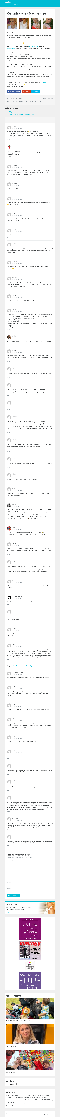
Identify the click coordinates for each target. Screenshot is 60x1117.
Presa (8, 1106)
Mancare (30, 1103)
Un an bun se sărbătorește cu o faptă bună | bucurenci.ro (28, 666)
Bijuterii (11, 1095)
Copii (37, 1095)
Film (38, 1100)
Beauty (19, 2)
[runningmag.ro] (30, 950)
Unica (9, 111)
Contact (16, 4)
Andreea (45, 82)
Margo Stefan (11, 48)
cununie (27, 101)
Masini (35, 1103)
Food (30, 2)
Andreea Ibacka (8, 2)
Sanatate (20, 1106)
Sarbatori (25, 1106)
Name (9, 877)
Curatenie (8, 1097)
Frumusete (45, 1099)
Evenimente (20, 1100)
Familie (27, 1100)
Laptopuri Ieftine (17, 596)
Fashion (25, 2)
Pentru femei (47, 1103)
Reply (8, 139)
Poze (51, 1103)
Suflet (37, 1106)
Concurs (33, 1095)
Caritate (21, 1095)
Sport (33, 1106)
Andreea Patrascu (20, 101)
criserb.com (51, 1114)
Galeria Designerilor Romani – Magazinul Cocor (21, 114)
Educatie (7, 1100)
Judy (13, 527)
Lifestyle (23, 1103)
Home (14, 2)
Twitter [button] (36, 91)
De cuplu (32, 1097)
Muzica (39, 1103)
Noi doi (42, 1103)
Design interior (39, 1097)
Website (9, 888)
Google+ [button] (27, 91)
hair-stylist (33, 101)
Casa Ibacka (27, 1095)
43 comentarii (49, 98)
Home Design (43, 2)
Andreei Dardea (33, 46)
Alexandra (15, 818)
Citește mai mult (10, 912)
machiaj (39, 101)
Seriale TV (29, 1106)
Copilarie (41, 1095)
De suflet (45, 1097)
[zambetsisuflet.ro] (30, 965)
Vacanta (49, 1106)
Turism (45, 1106)
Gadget (52, 1100)
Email (9, 883)
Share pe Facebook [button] (15, 91)
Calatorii (16, 1095)
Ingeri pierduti (17, 1103)
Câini (12, 1097)
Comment (10, 861)
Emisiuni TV (13, 1100)
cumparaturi (46, 1095)
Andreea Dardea (11, 101)
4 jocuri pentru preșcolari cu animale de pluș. (18, 1020)
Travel (36, 2)
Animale (7, 1095)
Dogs (50, 2)
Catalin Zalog (41, 1114)
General (20, 98)
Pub (11, 1105)
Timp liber (41, 1106)
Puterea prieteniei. (11, 1072)
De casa (27, 1097)
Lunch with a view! (11, 1046)
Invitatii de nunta (12, 113)
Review (15, 1106)
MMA (13, 736)
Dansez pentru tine (19, 1097)
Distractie (50, 1097)
